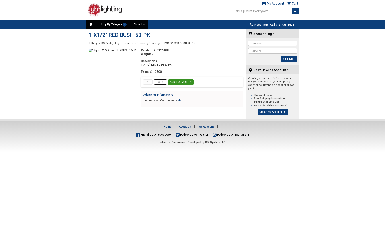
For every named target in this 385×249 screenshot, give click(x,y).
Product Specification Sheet (162, 100)
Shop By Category (111, 24)
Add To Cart (181, 82)
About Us (139, 24)
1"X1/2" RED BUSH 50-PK (179, 43)
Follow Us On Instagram (233, 134)
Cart (292, 3)
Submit (289, 59)
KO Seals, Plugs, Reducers (117, 43)
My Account (273, 3)
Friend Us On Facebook (155, 134)
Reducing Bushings (149, 43)
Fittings (93, 43)
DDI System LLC (215, 142)
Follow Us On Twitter (194, 134)
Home (167, 126)
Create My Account (272, 112)
